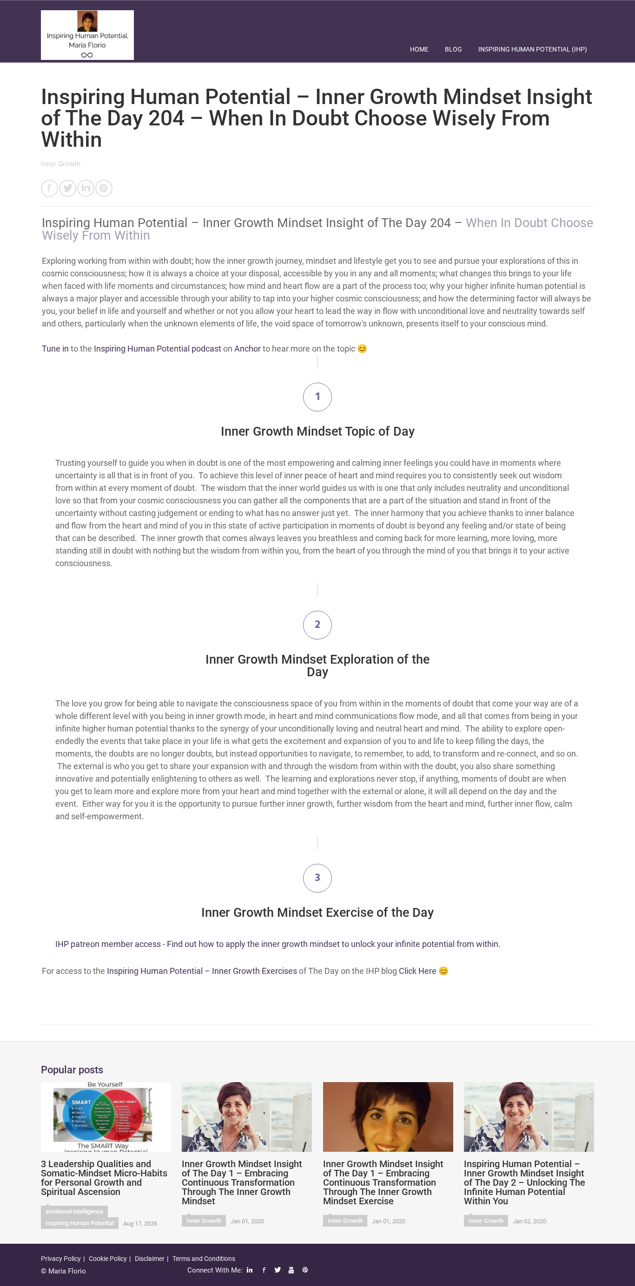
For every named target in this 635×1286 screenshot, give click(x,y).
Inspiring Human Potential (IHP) (532, 49)
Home (419, 49)
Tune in (55, 348)
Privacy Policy (61, 1258)
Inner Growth (60, 164)
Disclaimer (150, 1258)
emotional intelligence (74, 1211)
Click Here (418, 971)
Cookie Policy (108, 1258)
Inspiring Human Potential (80, 1223)
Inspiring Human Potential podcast (157, 348)
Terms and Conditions (203, 1258)
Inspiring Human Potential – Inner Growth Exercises (202, 971)
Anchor (247, 348)
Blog (453, 49)
